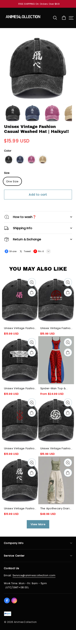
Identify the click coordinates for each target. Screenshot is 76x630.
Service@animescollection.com (34, 575)
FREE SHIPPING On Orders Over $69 (39, 3)
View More (38, 524)
